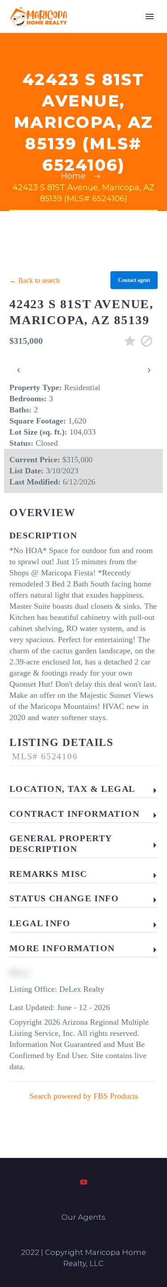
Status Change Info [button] (64, 898)
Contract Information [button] (74, 814)
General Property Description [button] (60, 843)
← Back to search (34, 280)
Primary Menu (150, 16)
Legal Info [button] (39, 923)
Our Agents (83, 1217)
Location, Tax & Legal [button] (72, 789)
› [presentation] (149, 369)
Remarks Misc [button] (48, 874)
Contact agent (134, 280)
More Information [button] (61, 948)
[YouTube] (83, 1181)
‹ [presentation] (18, 369)
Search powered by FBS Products (83, 1096)
